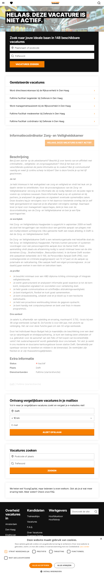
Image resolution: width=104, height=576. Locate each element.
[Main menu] (3, 3)
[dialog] (52, 556)
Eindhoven (10, 535)
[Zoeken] (100, 2)
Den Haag (10, 529)
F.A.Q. (30, 527)
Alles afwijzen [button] (64, 565)
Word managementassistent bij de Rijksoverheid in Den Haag (40, 105)
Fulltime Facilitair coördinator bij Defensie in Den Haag (37, 121)
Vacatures (32, 521)
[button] (52, 571)
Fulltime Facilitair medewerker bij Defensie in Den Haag (37, 113)
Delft (12, 384)
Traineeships (33, 516)
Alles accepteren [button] (40, 565)
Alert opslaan (52, 432)
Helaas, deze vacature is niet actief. (69, 142)
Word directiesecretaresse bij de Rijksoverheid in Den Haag (39, 90)
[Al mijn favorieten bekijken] (11, 2)
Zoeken (52, 470)
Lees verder (84, 546)
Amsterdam (11, 524)
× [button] (101, 539)
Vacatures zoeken (27, 64)
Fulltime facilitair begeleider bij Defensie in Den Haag (36, 98)
